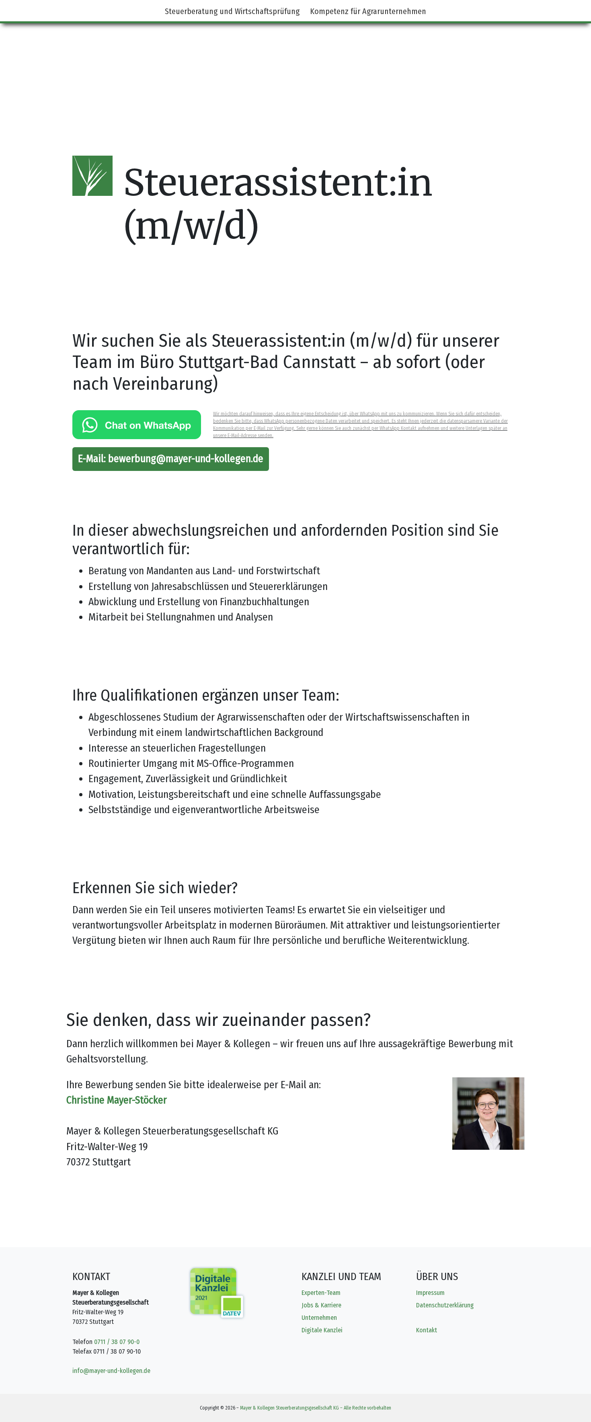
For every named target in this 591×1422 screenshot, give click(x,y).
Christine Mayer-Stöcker (116, 1100)
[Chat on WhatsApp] (136, 424)
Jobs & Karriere (321, 1305)
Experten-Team (321, 1293)
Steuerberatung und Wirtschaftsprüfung (232, 11)
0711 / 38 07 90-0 (117, 1342)
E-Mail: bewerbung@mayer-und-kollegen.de (170, 458)
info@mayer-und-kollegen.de (111, 1371)
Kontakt (426, 1330)
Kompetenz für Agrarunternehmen (368, 11)
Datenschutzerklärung (445, 1305)
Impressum (430, 1293)
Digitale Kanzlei (322, 1330)
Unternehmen (319, 1317)
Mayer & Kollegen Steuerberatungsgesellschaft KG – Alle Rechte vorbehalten (315, 1408)
